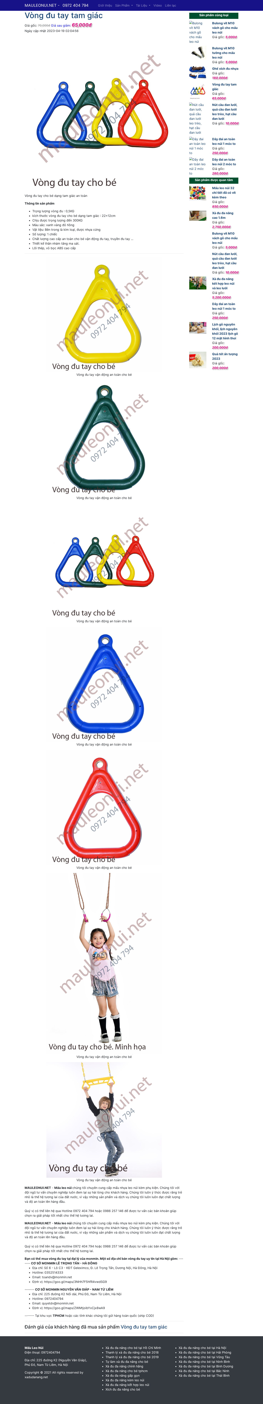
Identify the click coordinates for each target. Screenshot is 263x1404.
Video (157, 5)
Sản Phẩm (123, 5)
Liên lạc (170, 5)
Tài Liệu (142, 5)
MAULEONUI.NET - (42, 5)
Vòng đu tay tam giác (144, 1327)
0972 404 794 (76, 5)
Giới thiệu (105, 5)
